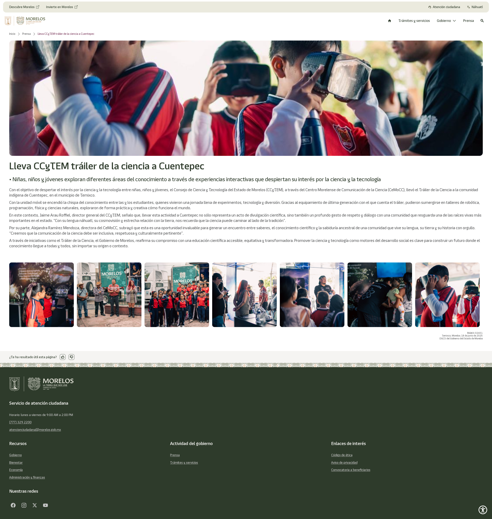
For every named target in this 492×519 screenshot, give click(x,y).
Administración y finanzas (27, 477)
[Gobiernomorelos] (24, 505)
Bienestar (16, 462)
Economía (16, 470)
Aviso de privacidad (344, 462)
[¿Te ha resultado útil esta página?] (63, 357)
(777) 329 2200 (20, 422)
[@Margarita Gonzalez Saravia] (45, 505)
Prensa (175, 455)
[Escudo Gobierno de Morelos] (30, 21)
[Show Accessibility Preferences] (483, 510)
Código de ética (341, 455)
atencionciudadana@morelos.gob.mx (35, 430)
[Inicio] (390, 21)
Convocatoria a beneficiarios (350, 470)
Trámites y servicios (184, 462)
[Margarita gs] (34, 505)
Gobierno (15, 455)
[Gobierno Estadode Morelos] (13, 505)
